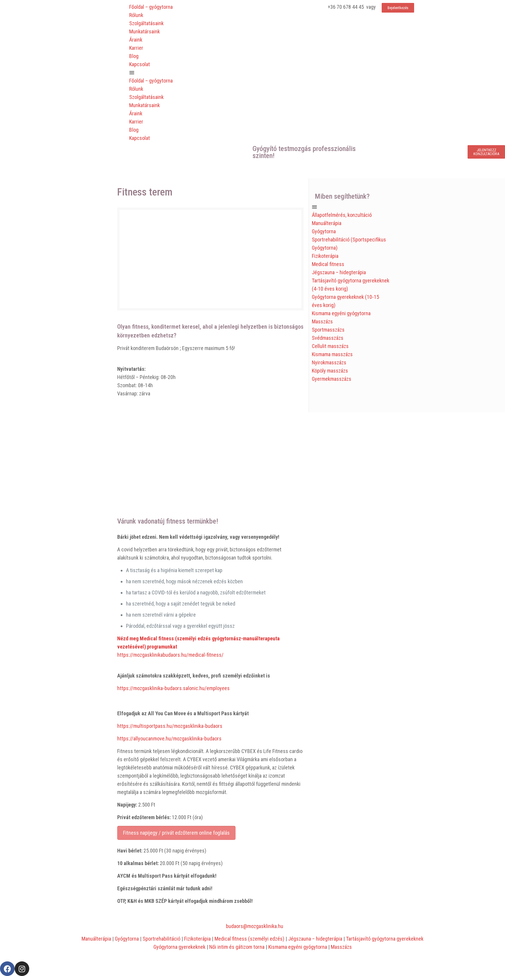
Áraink (135, 40)
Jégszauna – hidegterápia (339, 272)
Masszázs (322, 321)
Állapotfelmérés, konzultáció (342, 215)
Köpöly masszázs (330, 371)
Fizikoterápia (325, 256)
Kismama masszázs (332, 354)
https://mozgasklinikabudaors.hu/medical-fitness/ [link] (170, 655)
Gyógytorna (324, 231)
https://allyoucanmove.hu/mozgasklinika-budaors (169, 738)
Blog (134, 56)
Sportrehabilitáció (161, 939)
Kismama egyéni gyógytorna (341, 313)
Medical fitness (328, 264)
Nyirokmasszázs (329, 362)
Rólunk (136, 15)
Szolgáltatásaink (146, 23)
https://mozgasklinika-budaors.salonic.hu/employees (173, 688)
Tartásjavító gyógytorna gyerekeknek (384, 939)
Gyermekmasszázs (331, 379)
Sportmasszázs (328, 330)
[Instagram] (22, 968)
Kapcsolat (139, 64)
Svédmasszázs (327, 338)
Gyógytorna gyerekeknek (179, 947)
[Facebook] (7, 968)
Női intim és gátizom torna (236, 947)
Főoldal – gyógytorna (151, 7)
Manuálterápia (326, 223)
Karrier (136, 48)
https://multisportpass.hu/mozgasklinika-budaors (169, 726)
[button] (189, 72)
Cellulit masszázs (330, 346)
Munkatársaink (144, 31)
